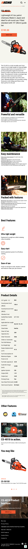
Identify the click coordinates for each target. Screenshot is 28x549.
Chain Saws (11, 6)
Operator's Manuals (6, 529)
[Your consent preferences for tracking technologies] (25, 546)
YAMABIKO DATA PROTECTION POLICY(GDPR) (13, 526)
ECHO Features (5, 532)
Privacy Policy (5, 523)
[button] (4, 282)
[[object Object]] (25, 2)
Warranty (3, 521)
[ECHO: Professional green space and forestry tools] (6, 3)
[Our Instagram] (25, 543)
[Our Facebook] (22, 543)
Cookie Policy (4, 535)
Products (6, 6)
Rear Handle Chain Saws (17, 6)
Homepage (2, 6)
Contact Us (4, 538)
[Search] (21, 2)
